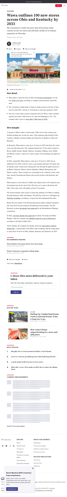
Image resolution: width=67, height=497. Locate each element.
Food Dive (37, 460)
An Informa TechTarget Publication (33, 1)
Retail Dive (37, 466)
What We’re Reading (23, 463)
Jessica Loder (16, 43)
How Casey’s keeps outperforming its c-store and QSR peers (43, 332)
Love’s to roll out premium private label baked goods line (33, 357)
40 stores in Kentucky (44, 98)
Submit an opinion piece (41, 449)
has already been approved (28, 208)
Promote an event (39, 452)
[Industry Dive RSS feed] (14, 446)
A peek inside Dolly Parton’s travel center (27, 362)
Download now (12, 489)
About (18, 443)
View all (9, 426)
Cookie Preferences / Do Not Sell (42, 490)
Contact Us (20, 449)
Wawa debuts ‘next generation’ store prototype (25, 244)
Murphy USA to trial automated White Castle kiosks (31, 351)
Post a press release (19, 426)
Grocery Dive (38, 463)
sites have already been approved (24, 215)
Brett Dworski (11, 246)
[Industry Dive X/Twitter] (10, 446)
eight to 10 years (17, 100)
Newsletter (20, 452)
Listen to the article (17, 89)
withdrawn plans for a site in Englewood (42, 218)
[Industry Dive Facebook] (6, 446)
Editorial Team (21, 446)
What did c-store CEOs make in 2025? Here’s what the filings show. (34, 368)
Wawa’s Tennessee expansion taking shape (23, 251)
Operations (18, 263)
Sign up (59, 5)
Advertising (37, 443)
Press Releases (21, 460)
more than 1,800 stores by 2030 (36, 119)
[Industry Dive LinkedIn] (3, 446)
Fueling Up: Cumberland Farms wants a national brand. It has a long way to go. (44, 316)
